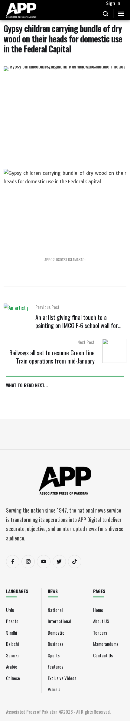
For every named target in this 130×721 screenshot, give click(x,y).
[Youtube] (43, 561)
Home (98, 609)
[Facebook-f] (12, 561)
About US (101, 621)
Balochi (12, 643)
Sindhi (11, 632)
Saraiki (12, 655)
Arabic (11, 666)
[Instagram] (28, 561)
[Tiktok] (74, 561)
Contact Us (103, 655)
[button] (105, 13)
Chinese (13, 678)
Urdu (10, 609)
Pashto (12, 621)
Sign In (113, 3)
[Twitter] (59, 561)
